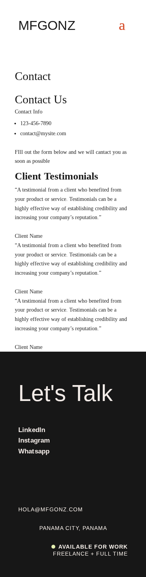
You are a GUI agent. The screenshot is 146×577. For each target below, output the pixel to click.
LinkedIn (32, 430)
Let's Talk (65, 393)
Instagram (34, 440)
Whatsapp (34, 451)
